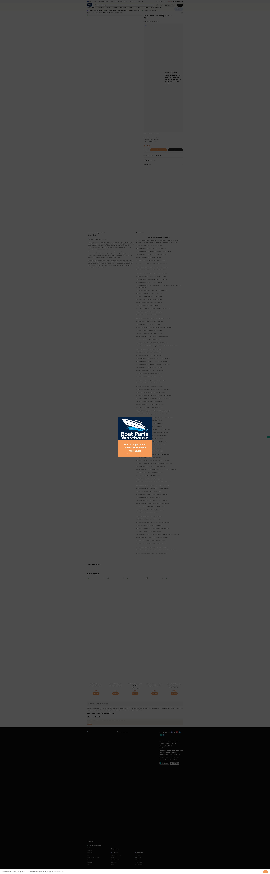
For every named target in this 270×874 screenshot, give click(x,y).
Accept (265, 871)
